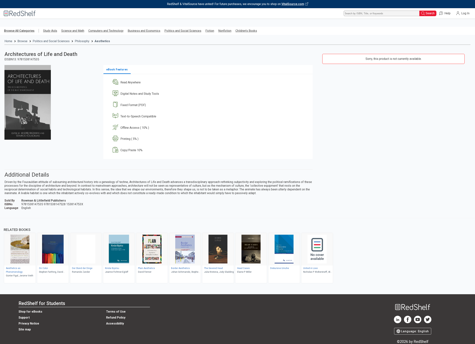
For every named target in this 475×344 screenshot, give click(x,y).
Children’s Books (246, 31)
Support (24, 317)
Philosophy (82, 41)
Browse (22, 41)
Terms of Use (116, 311)
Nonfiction (224, 31)
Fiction (209, 31)
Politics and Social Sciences (182, 31)
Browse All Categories (19, 31)
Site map (25, 329)
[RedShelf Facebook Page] (407, 322)
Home (8, 41)
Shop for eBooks (30, 311)
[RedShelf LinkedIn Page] (397, 322)
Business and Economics (144, 31)
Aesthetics (102, 41)
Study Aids (50, 31)
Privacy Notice (29, 323)
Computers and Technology (106, 31)
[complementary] (237, 251)
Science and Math (72, 31)
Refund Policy (115, 317)
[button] (208, 82)
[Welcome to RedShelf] (20, 13)
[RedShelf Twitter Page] (427, 322)
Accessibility (115, 323)
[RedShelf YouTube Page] (417, 322)
